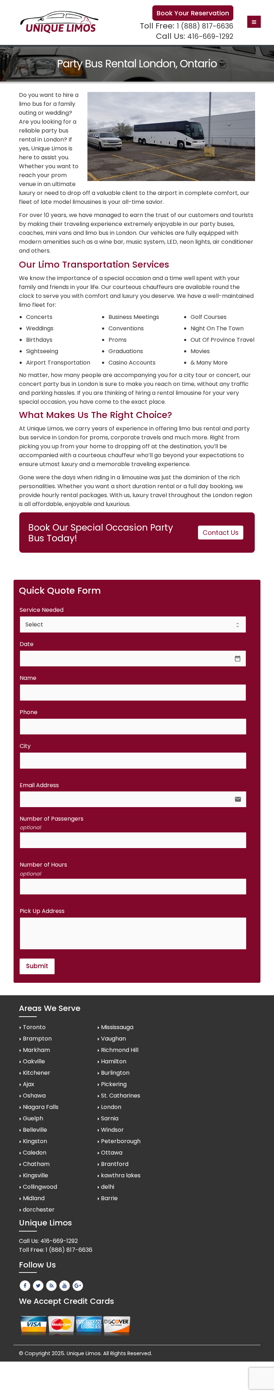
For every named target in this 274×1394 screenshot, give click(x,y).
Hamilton (113, 1061)
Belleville (35, 1130)
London (111, 1107)
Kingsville (35, 1175)
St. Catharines (120, 1095)
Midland (34, 1198)
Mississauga (117, 1027)
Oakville (34, 1061)
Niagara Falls (41, 1107)
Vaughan (113, 1038)
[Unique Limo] (59, 22)
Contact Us (221, 532)
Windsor (112, 1130)
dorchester (39, 1209)
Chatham (36, 1164)
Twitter (38, 1285)
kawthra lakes (121, 1175)
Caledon (34, 1152)
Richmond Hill (119, 1050)
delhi (107, 1187)
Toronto (34, 1027)
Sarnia (109, 1118)
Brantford (114, 1164)
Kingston (35, 1141)
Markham (36, 1050)
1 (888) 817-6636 (205, 26)
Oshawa (34, 1095)
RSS (51, 1285)
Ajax (28, 1084)
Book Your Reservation (193, 13)
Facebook (25, 1285)
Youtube (64, 1285)
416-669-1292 (210, 36)
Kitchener (36, 1073)
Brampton (37, 1038)
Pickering (114, 1084)
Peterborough (121, 1141)
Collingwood (40, 1187)
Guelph (33, 1118)
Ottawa (111, 1152)
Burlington (115, 1073)
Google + (77, 1285)
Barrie (109, 1198)
